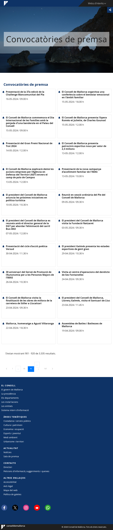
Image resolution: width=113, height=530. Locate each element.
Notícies (7, 452)
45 (25, 368)
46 (32, 368)
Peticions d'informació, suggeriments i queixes (26, 471)
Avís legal (8, 486)
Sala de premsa (11, 456)
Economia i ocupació (14, 429)
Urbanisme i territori (14, 441)
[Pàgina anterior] (7, 369)
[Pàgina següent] (52, 369)
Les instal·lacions (9, 402)
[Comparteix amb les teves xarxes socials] (110, 10)
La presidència (8, 393)
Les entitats (7, 406)
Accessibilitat (10, 482)
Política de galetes (12, 494)
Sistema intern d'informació (15, 410)
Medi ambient (10, 437)
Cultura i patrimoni (13, 425)
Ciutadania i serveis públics (17, 421)
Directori (8, 467)
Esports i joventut (12, 433)
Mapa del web (11, 490)
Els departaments (10, 397)
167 (46, 368)
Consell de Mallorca (10, 527)
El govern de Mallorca (12, 389)
